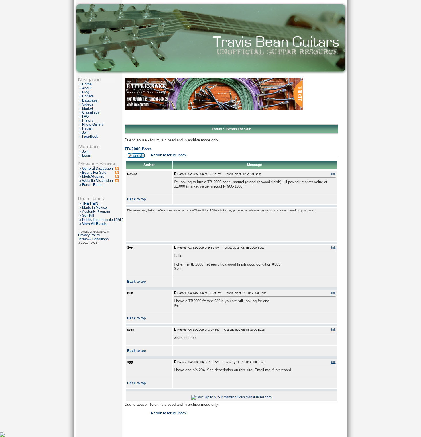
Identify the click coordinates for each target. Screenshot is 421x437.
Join (85, 132)
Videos (87, 104)
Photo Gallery (92, 124)
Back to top (136, 199)
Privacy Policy (89, 235)
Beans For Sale (94, 173)
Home (87, 84)
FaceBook (90, 136)
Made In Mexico (94, 208)
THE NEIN (90, 204)
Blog (85, 92)
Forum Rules (92, 185)
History (87, 120)
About (86, 88)
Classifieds (90, 112)
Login (86, 155)
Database (89, 100)
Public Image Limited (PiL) (102, 220)
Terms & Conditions (93, 239)
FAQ (85, 116)
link (333, 173)
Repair (87, 128)
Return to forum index (168, 155)
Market (87, 108)
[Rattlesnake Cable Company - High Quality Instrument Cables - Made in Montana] (214, 123)
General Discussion (97, 169)
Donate (88, 96)
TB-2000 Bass (138, 149)
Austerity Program (96, 212)
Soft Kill (88, 216)
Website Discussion (97, 181)
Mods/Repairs (93, 177)
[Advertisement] (231, 227)
